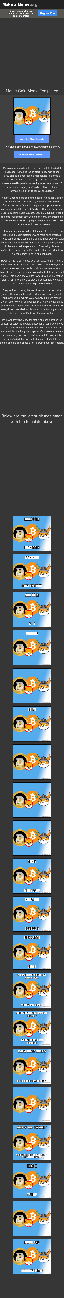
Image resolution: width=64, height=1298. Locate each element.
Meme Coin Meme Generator (32, 139)
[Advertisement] (32, 51)
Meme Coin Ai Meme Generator (32, 154)
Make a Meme (20, 4)
